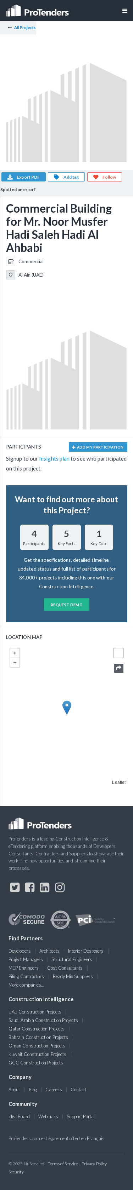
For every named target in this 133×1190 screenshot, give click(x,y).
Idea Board (19, 1116)
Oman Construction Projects (37, 1046)
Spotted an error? (18, 189)
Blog (33, 1089)
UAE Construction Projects (35, 1012)
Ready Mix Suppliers (73, 976)
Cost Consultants (65, 968)
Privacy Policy (94, 1163)
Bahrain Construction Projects (38, 1037)
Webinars (48, 1116)
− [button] (15, 662)
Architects (49, 951)
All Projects (25, 27)
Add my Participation (100, 447)
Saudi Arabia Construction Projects (43, 1020)
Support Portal (81, 1116)
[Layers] (118, 653)
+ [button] (15, 653)
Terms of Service (63, 1163)
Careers (53, 1089)
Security (16, 1171)
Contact (79, 1089)
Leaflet (119, 782)
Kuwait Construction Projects (37, 1054)
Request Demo (67, 604)
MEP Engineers (24, 968)
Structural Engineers (71, 959)
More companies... (26, 985)
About (14, 1089)
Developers (20, 951)
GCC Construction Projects (36, 1062)
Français (96, 1138)
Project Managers (26, 959)
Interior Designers (86, 951)
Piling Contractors (26, 976)
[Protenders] (38, 8)
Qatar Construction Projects (37, 1029)
